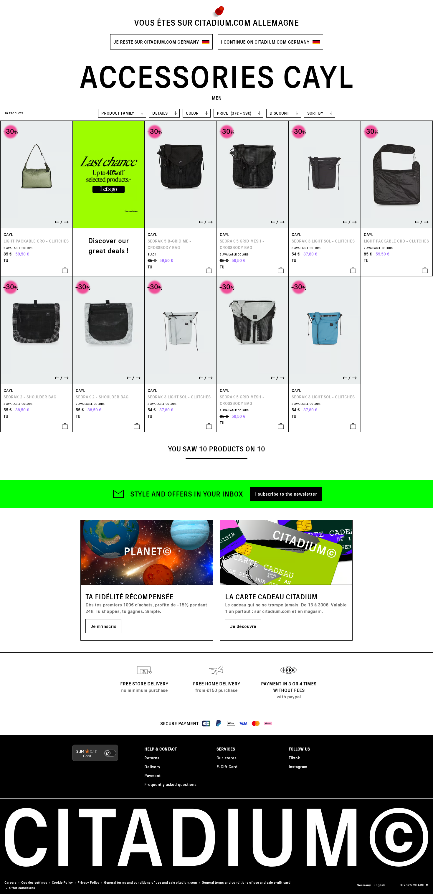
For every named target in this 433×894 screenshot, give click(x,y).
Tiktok (294, 757)
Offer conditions (22, 887)
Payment (152, 775)
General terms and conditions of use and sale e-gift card (246, 882)
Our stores (226, 757)
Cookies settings (34, 882)
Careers (10, 882)
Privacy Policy (88, 882)
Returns (151, 757)
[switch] (110, 753)
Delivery (152, 766)
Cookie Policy (62, 882)
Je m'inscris (103, 626)
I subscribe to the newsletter (286, 494)
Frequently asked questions (170, 784)
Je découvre (243, 626)
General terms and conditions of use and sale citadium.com (150, 882)
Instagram (298, 766)
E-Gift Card (226, 766)
